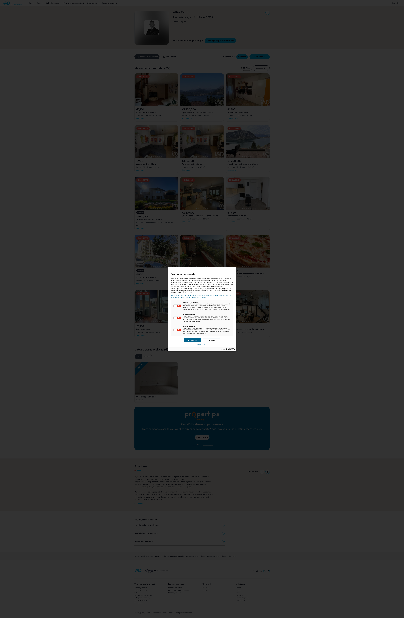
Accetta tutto (192, 340)
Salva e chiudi (202, 345)
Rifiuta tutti (211, 340)
